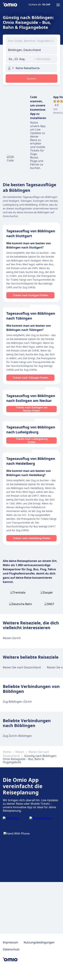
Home (7, 752)
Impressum (10, 942)
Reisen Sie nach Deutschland (22, 667)
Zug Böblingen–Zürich (17, 701)
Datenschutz (11, 949)
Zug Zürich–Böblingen (17, 736)
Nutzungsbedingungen (39, 942)
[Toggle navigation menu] (58, 5)
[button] (18, 59)
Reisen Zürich (12, 638)
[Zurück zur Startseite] (10, 5)
